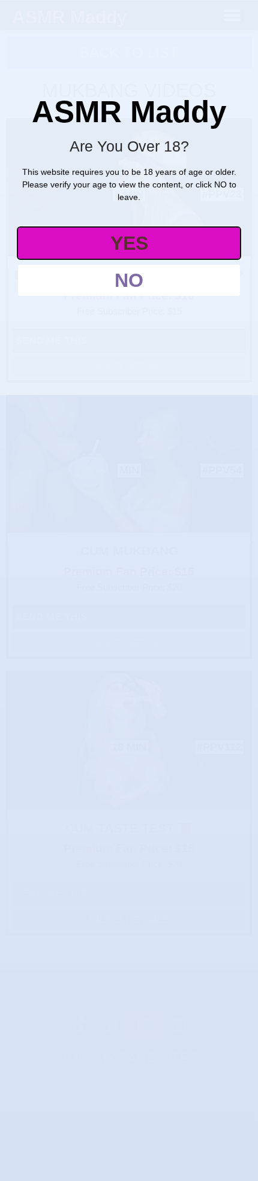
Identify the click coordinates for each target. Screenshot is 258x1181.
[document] (129, 590)
